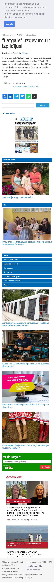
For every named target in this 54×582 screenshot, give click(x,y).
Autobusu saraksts (11, 280)
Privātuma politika (34, 566)
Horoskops (8, 268)
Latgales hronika (10, 264)
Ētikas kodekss (33, 570)
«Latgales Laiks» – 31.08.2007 (26, 86)
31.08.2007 (31, 35)
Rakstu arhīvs (9, 35)
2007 (21, 35)
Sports (25, 53)
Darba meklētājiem (11, 276)
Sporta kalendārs (10, 259)
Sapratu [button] (9, 24)
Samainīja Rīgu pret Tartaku (17, 197)
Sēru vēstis (8, 272)
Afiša (5, 255)
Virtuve (6, 285)
